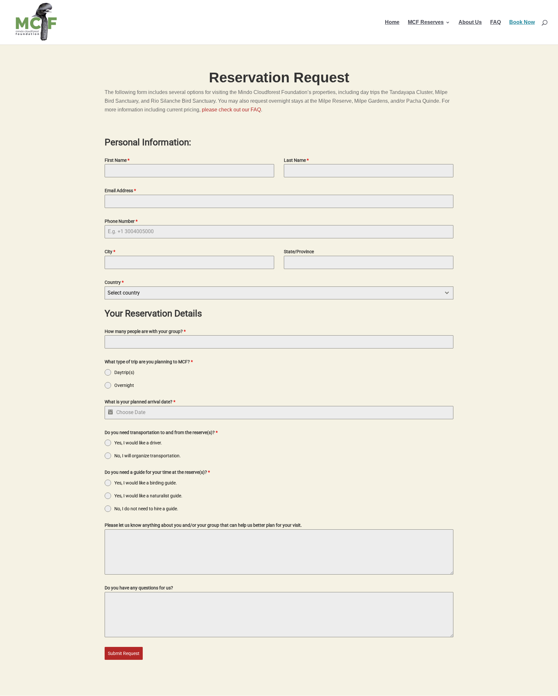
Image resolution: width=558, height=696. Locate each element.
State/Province (299, 251)
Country (114, 282)
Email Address (120, 190)
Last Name (296, 160)
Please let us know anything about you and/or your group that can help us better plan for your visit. (203, 525)
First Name (117, 160)
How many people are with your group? (145, 331)
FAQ (495, 22)
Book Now (522, 22)
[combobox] (279, 292)
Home (392, 22)
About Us (470, 22)
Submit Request (124, 653)
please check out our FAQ (231, 109)
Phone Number (121, 221)
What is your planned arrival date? (140, 401)
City (110, 251)
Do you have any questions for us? (139, 587)
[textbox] (273, 293)
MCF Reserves (426, 22)
